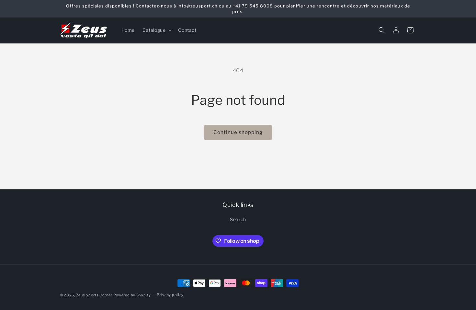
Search (238, 219)
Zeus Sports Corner (94, 295)
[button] (156, 30)
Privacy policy (170, 294)
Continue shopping (238, 132)
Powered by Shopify (132, 295)
